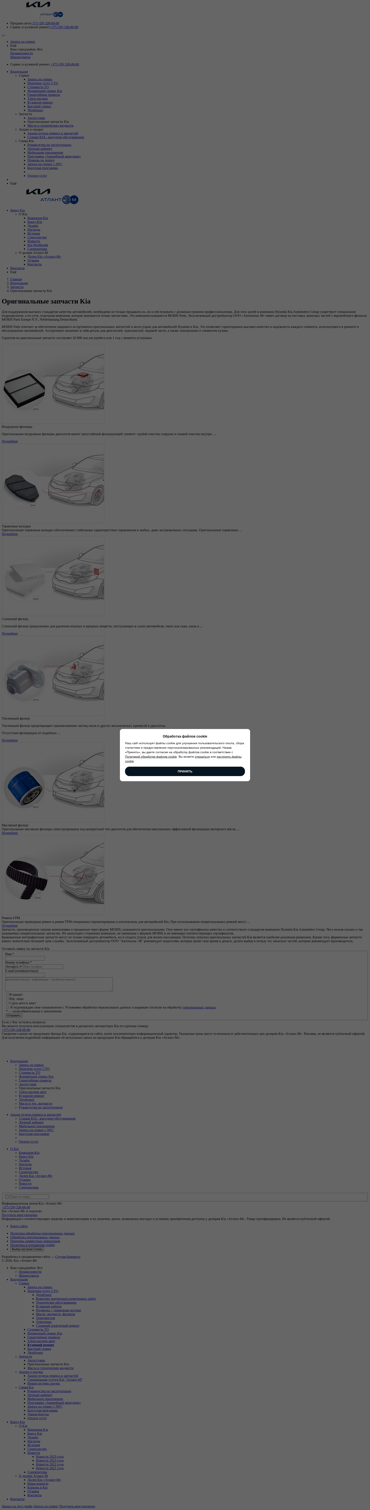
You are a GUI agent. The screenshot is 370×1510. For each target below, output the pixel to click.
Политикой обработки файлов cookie (151, 756)
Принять (185, 771)
